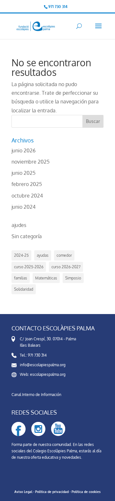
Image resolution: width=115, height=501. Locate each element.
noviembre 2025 (31, 161)
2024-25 (21, 255)
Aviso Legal (23, 492)
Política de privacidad (52, 492)
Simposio (73, 278)
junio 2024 (23, 207)
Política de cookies (86, 492)
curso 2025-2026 (28, 266)
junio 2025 (23, 173)
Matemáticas (46, 278)
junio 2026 (23, 150)
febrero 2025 (27, 184)
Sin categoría (27, 236)
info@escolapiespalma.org (42, 364)
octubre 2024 (27, 195)
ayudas (43, 255)
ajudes (19, 225)
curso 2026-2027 (65, 266)
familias (20, 278)
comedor (64, 255)
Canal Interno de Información (36, 394)
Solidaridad (23, 289)
